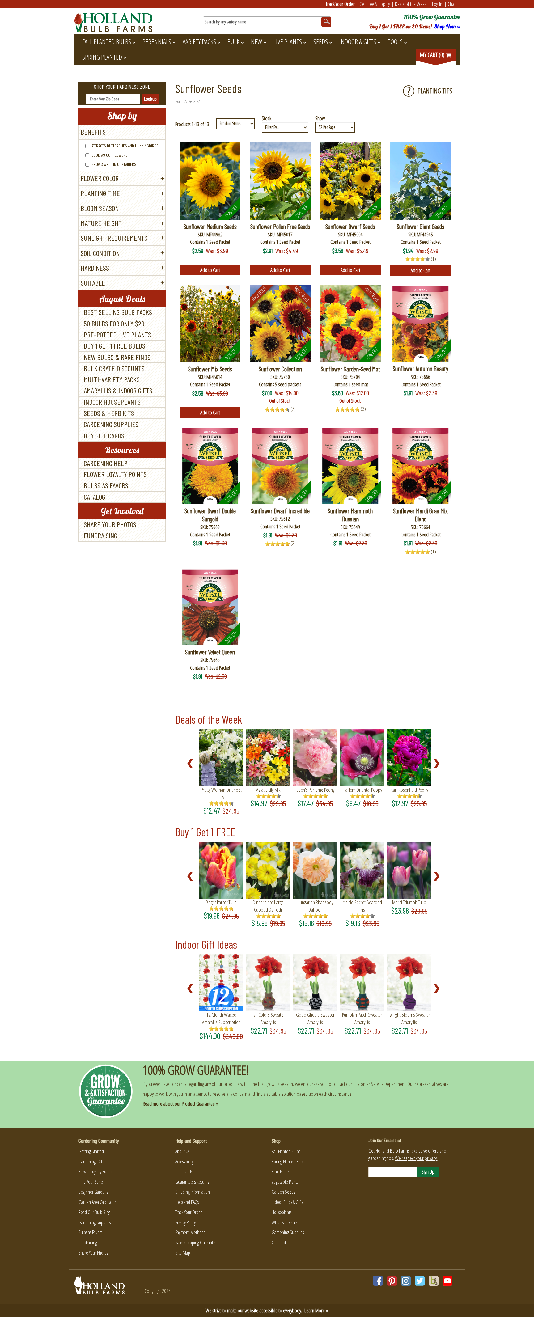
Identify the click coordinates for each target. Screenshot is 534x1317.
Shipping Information (192, 1191)
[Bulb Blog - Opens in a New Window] (434, 1281)
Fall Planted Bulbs (106, 41)
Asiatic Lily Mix (268, 789)
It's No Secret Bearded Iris (362, 906)
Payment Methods (190, 1232)
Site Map (182, 1252)
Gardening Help (105, 463)
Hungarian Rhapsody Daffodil (315, 906)
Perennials (156, 41)
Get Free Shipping (374, 3)
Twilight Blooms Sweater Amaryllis (409, 1018)
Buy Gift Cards (104, 435)
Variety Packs (199, 41)
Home (179, 101)
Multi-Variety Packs (112, 379)
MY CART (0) (433, 55)
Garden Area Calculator (97, 1202)
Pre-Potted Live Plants (117, 334)
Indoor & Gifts (357, 41)
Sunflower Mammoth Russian (350, 515)
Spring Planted (102, 56)
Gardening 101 (90, 1161)
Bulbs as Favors (106, 485)
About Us (182, 1151)
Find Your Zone (90, 1181)
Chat (452, 3)
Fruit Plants (280, 1171)
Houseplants (281, 1212)
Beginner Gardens (93, 1191)
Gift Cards (279, 1242)
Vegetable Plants (285, 1181)
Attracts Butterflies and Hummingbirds (125, 145)
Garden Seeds (283, 1191)
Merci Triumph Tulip (409, 902)
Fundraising (100, 535)
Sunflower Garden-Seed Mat (350, 369)
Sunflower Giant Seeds (420, 226)
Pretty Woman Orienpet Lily (221, 793)
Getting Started (91, 1151)
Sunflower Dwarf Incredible (280, 511)
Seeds (320, 41)
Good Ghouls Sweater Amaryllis (315, 1018)
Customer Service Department (379, 1083)
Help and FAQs (187, 1202)
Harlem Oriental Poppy (362, 789)
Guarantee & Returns (192, 1181)
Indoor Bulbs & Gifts (287, 1202)
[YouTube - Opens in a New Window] (447, 1281)
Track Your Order (340, 3)
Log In (437, 3)
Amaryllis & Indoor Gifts (118, 390)
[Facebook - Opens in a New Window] (378, 1281)
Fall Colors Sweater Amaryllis (268, 1018)
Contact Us (183, 1171)
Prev (192, 764)
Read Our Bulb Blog (94, 1212)
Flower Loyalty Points (115, 474)
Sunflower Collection (280, 369)
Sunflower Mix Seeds (210, 369)
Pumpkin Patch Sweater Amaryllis (362, 1018)
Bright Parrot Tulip (221, 902)
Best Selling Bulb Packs (118, 311)
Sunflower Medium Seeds (210, 226)
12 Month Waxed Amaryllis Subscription (221, 1018)
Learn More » (316, 1310)
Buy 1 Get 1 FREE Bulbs (114, 345)
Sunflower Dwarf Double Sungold (210, 515)
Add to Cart (210, 269)
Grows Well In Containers (113, 164)
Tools (395, 41)
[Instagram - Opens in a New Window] (406, 1281)
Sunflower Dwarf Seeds (350, 226)
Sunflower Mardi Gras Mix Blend (420, 515)
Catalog (94, 496)
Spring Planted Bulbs (288, 1161)
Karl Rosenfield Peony (409, 789)
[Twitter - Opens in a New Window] (420, 1281)
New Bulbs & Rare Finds (117, 357)
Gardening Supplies (111, 424)
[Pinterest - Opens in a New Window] (392, 1281)
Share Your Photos (110, 524)
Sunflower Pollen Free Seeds (280, 226)
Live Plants (287, 41)
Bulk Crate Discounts (114, 368)
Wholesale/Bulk (285, 1222)
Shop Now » (447, 26)
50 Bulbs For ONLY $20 (114, 323)
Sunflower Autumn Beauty (420, 368)
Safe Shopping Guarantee (196, 1242)
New (256, 41)
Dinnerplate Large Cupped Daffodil (268, 906)
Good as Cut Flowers (109, 155)
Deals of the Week (410, 3)
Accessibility (184, 1161)
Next (438, 764)
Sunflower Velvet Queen (210, 652)
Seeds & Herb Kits (109, 413)
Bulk (233, 41)
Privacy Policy (185, 1222)
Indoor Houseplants (112, 401)
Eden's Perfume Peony (315, 789)
